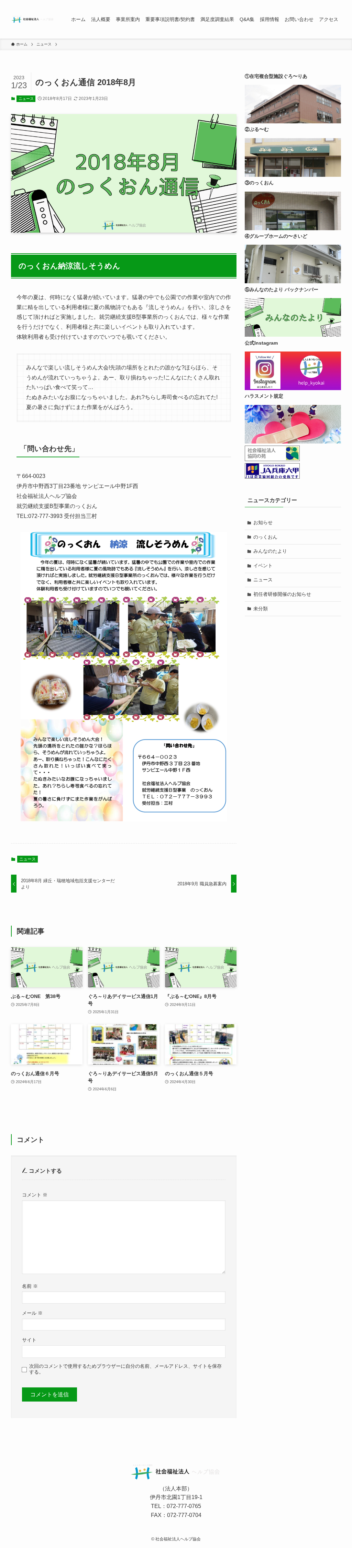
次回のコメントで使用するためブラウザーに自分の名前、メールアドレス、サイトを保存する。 (125, 1369)
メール (32, 1313)
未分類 (260, 608)
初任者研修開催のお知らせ (282, 594)
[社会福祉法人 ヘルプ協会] (33, 19)
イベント (263, 565)
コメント (34, 1195)
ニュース (26, 98)
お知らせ (263, 522)
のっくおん (265, 537)
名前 (30, 1286)
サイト (29, 1340)
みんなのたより (270, 551)
